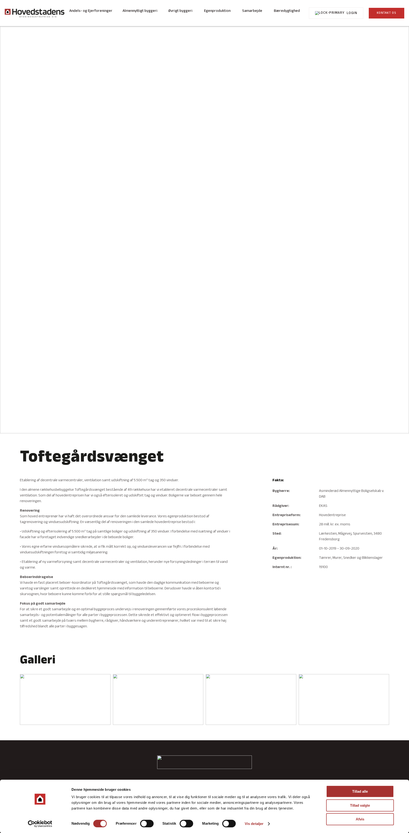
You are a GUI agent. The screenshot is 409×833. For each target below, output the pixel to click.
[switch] (147, 823)
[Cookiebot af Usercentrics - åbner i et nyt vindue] (40, 823)
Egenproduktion (217, 11)
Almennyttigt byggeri (140, 11)
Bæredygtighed (287, 11)
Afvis (360, 819)
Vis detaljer (254, 824)
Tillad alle (360, 791)
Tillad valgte (360, 805)
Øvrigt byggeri (180, 11)
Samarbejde (252, 11)
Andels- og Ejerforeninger (90, 11)
